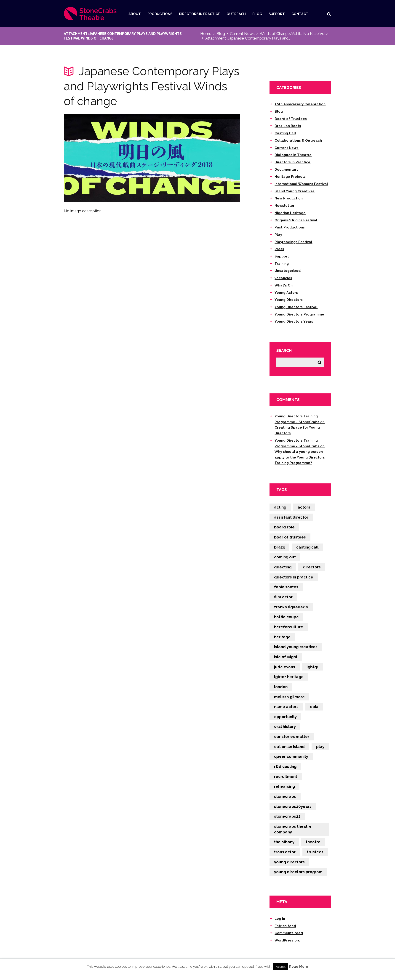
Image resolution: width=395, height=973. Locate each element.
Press (279, 249)
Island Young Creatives (295, 191)
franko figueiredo (291, 607)
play (320, 746)
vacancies (283, 278)
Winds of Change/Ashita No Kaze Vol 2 (294, 33)
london (281, 686)
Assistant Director (291, 517)
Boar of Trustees (290, 537)
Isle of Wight (285, 657)
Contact (299, 14)
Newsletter (284, 206)
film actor (283, 597)
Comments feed (289, 933)
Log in (280, 919)
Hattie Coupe (286, 617)
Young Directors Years (294, 321)
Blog (257, 14)
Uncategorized (288, 271)
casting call (307, 547)
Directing (282, 567)
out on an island (289, 746)
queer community (291, 756)
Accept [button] (281, 966)
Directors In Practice (199, 14)
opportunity (285, 716)
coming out (285, 557)
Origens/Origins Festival (296, 220)
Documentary (286, 169)
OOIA (314, 706)
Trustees (315, 852)
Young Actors (286, 293)
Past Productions (290, 227)
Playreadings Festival (293, 242)
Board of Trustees (291, 119)
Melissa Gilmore (289, 697)
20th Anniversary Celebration (300, 104)
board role (284, 527)
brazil (279, 547)
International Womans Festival (301, 184)
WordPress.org (287, 940)
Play (278, 235)
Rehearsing (284, 786)
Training (282, 264)
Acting (280, 507)
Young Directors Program (298, 872)
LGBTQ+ (313, 667)
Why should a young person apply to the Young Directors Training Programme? (300, 457)
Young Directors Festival (296, 307)
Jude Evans (284, 667)
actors (304, 507)
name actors (286, 706)
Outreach (236, 14)
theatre (313, 842)
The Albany (284, 842)
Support (277, 14)
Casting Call (285, 133)
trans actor (285, 852)
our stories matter (291, 736)
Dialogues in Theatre (293, 155)
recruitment (285, 776)
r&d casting (285, 766)
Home (205, 33)
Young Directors (289, 300)
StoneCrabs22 (287, 816)
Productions (159, 14)
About (134, 14)
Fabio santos (286, 587)
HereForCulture (288, 627)
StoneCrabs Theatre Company (293, 829)
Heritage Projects (290, 177)
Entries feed (285, 926)
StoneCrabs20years (293, 806)
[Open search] (329, 14)
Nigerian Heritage (290, 213)
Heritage (282, 637)
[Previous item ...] (108, 158)
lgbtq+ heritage (289, 676)
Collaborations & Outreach (298, 140)
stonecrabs (285, 796)
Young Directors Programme (299, 314)
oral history (285, 726)
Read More (298, 967)
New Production (289, 198)
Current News (242, 33)
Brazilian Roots (288, 126)
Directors (312, 567)
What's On (284, 285)
